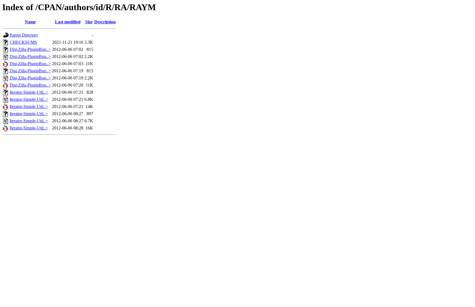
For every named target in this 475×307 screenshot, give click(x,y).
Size (89, 22)
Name (30, 22)
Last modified (68, 22)
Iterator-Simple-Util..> (29, 92)
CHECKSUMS (23, 42)
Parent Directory (24, 35)
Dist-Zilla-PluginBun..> (30, 49)
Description (105, 22)
